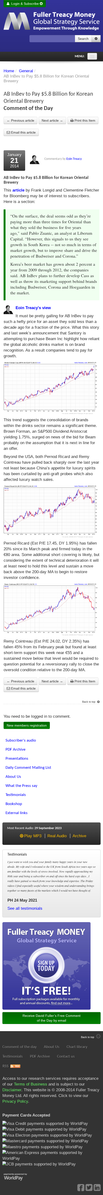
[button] (96, 38)
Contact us (66, 1057)
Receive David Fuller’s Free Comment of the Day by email (51, 1018)
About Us (51, 1047)
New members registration (27, 725)
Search (83, 39)
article (18, 190)
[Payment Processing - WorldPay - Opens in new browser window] (19, 1176)
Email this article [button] (23, 132)
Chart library (77, 1047)
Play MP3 (32, 836)
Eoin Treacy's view (33, 308)
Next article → (52, 120)
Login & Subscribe (24, 3)
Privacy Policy (15, 1101)
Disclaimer (11, 1090)
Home (9, 71)
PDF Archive (40, 1057)
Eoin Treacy (74, 159)
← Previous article (20, 120)
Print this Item (84, 120)
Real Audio (57, 836)
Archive (79, 836)
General (26, 71)
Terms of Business (30, 1084)
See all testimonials (24, 908)
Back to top (89, 701)
